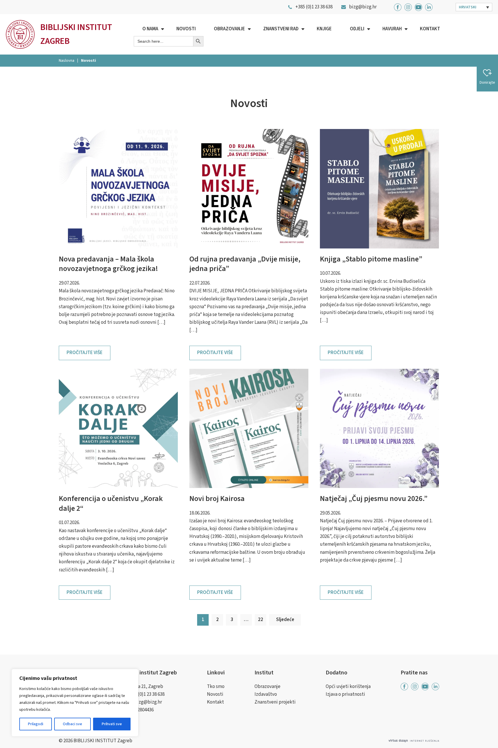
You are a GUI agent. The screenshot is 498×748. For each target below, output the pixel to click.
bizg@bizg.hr (148, 702)
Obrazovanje (229, 28)
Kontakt (430, 28)
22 (260, 619)
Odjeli (357, 28)
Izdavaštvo (265, 694)
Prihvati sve (112, 724)
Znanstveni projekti (275, 702)
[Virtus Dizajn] (413, 741)
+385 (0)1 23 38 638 (146, 694)
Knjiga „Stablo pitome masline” (371, 259)
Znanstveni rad (281, 28)
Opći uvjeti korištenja (348, 686)
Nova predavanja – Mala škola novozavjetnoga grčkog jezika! (108, 264)
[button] (474, 7)
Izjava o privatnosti (345, 694)
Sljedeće (285, 619)
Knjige (324, 28)
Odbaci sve (72, 724)
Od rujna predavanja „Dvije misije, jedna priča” (244, 264)
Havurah (392, 28)
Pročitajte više (85, 352)
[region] (75, 702)
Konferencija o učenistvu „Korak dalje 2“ (111, 503)
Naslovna (66, 60)
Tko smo (216, 686)
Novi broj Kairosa (217, 498)
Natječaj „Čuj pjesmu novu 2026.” (373, 498)
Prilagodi (35, 724)
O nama (150, 28)
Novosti (186, 28)
